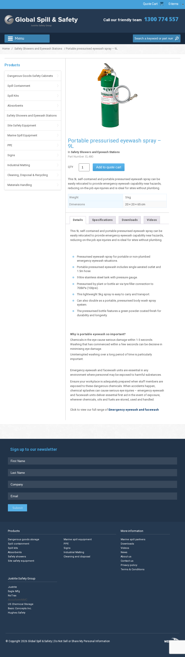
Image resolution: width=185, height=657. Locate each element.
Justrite (12, 586)
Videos (152, 220)
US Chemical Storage (20, 603)
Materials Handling (19, 185)
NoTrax (12, 595)
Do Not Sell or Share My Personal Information (82, 641)
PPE (9, 145)
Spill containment (18, 543)
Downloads (130, 220)
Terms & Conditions (132, 569)
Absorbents (15, 105)
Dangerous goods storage (23, 539)
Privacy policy (129, 565)
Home (6, 48)
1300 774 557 (161, 19)
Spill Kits (13, 95)
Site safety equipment (21, 560)
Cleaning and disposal (77, 556)
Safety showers (17, 556)
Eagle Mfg (14, 591)
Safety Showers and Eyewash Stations (38, 48)
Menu (19, 38)
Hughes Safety (16, 612)
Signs (11, 155)
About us (126, 556)
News (124, 552)
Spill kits (13, 548)
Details (78, 220)
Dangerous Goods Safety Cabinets (30, 76)
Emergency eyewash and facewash (134, 409)
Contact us (127, 560)
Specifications (102, 220)
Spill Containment (18, 85)
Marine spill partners (133, 539)
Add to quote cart (108, 167)
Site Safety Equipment (21, 125)
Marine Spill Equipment (22, 135)
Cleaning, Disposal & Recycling (27, 175)
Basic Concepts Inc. (20, 608)
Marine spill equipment (78, 539)
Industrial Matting (18, 165)
